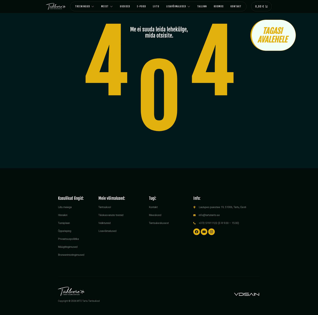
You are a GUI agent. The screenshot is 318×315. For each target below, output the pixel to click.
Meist (105, 6)
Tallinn (202, 6)
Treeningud (82, 6)
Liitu (156, 6)
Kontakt (236, 6)
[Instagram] (211, 231)
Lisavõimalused (176, 6)
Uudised (125, 6)
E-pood (141, 6)
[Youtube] (204, 231)
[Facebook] (196, 231)
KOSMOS (219, 6)
